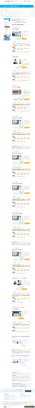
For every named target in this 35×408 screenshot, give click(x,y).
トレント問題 (26, 377)
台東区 (14, 184)
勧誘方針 (17, 403)
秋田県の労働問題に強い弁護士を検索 (22, 385)
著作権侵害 (16, 377)
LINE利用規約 (18, 19)
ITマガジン (10, 402)
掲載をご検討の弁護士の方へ (6, 403)
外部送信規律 (23, 403)
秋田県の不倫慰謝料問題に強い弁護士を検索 (23, 386)
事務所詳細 (15, 70)
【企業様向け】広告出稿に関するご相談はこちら (7, 404)
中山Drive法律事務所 (15, 29)
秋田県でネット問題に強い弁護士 (14, 4)
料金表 (19, 102)
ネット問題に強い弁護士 (8, 4)
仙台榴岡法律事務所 (15, 56)
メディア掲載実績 (10, 403)
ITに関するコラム (22, 402)
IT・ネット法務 (19, 377)
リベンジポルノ (13, 377)
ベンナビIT (5, 4)
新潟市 (14, 88)
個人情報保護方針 (15, 19)
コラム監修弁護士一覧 (25, 402)
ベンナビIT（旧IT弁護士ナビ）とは (6, 402)
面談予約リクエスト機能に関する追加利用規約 (15, 404)
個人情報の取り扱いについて (14, 403)
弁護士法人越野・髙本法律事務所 (17, 153)
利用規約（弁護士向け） (18, 402)
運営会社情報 (13, 402)
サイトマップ (29, 402)
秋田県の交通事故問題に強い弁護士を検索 (22, 384)
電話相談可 (6, 32)
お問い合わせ (25, 403)
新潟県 (12, 88)
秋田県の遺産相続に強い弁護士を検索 (15, 385)
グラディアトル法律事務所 (16, 87)
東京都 (12, 184)
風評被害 (28, 377)
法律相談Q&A (28, 321)
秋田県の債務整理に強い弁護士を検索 (15, 386)
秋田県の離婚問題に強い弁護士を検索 (15, 384)
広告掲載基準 (20, 403)
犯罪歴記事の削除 (22, 377)
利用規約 (12, 19)
